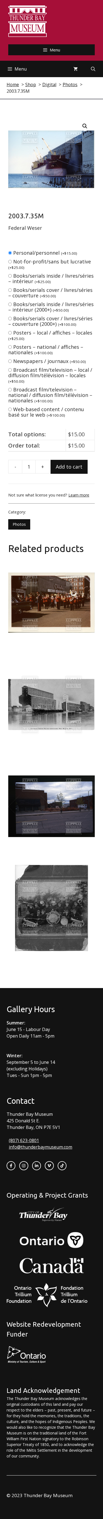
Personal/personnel (45, 252)
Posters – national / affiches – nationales (45, 350)
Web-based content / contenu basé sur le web (46, 412)
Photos (19, 524)
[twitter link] (49, 1165)
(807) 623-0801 (24, 1140)
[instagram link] (23, 1165)
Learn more (78, 495)
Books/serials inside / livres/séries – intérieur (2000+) (51, 307)
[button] (85, 126)
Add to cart (69, 466)
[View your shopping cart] (75, 69)
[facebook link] (11, 1165)
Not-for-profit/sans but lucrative (49, 264)
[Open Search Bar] (93, 69)
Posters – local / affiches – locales (50, 335)
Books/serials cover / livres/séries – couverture (50, 293)
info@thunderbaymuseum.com (40, 1147)
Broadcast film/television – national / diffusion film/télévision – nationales (50, 395)
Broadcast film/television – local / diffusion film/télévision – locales (50, 375)
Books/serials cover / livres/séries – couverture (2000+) (50, 321)
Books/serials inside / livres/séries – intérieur (51, 278)
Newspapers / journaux (49, 361)
